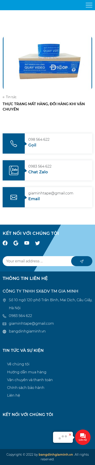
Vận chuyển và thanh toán (30, 380)
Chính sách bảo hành (25, 388)
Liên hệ (13, 395)
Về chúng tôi (18, 364)
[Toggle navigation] (89, 5)
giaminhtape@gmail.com (31, 323)
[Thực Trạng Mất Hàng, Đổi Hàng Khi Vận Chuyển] (47, 63)
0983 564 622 (20, 316)
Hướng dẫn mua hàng (26, 372)
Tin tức (11, 97)
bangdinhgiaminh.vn (27, 331)
